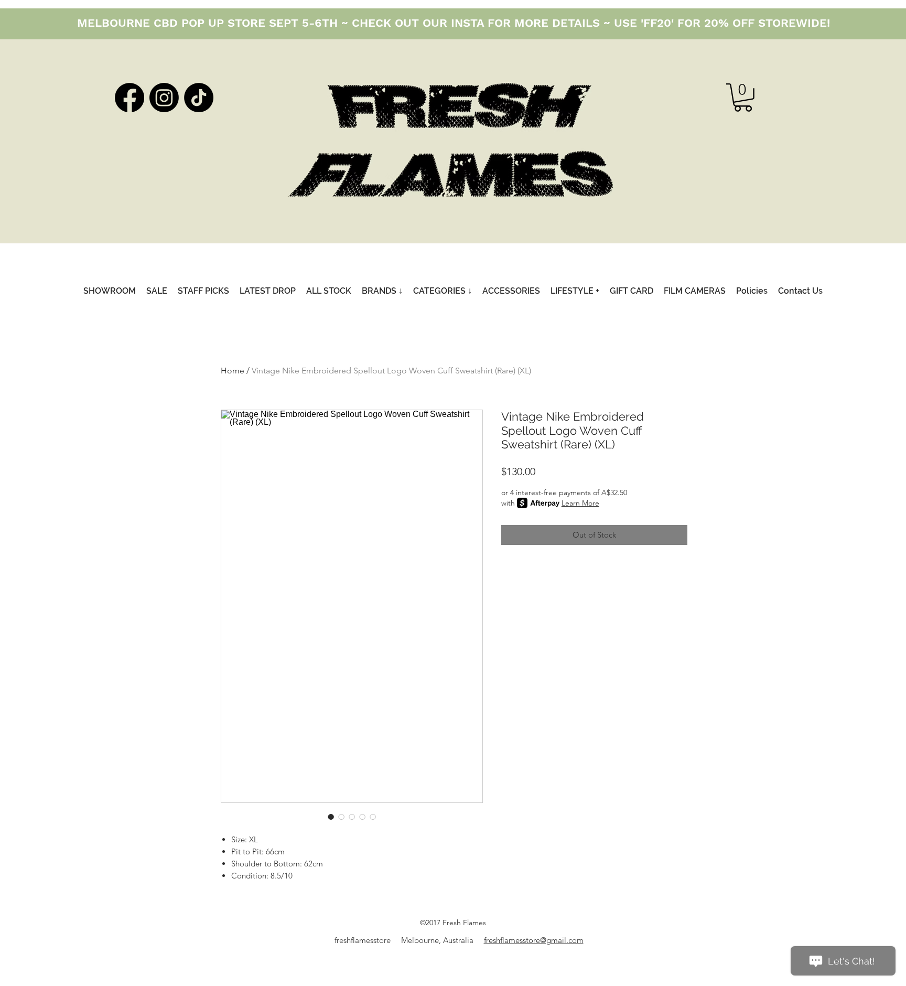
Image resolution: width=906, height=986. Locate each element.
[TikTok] (198, 97)
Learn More (580, 503)
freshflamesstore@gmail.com (534, 940)
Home (232, 371)
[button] (743, 97)
